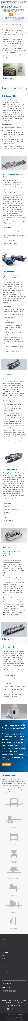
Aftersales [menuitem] (4, 949)
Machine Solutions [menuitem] (6, 946)
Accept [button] (11, 14)
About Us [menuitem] (4, 940)
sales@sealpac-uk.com (15, 1009)
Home (2, 24)
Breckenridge (20, 1019)
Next (6, 77)
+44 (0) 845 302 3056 (15, 1006)
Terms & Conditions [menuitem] (9, 1017)
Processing (8, 24)
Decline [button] (16, 14)
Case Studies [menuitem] (5, 952)
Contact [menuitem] (4, 958)
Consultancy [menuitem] (5, 943)
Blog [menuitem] (3, 955)
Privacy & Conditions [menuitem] (18, 1017)
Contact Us (6, 765)
